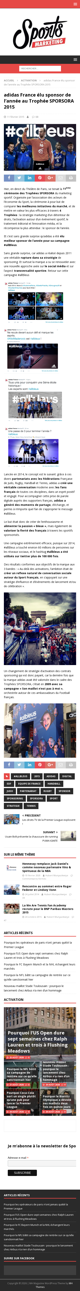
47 (5, 920)
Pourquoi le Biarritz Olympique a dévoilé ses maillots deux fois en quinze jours (57, 1101)
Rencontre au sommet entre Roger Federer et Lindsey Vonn (46, 888)
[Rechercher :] (40, 68)
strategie (13, 806)
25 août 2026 (17, 1057)
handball (54, 783)
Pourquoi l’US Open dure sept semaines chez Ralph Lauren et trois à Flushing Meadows (38, 1041)
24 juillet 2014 (32, 894)
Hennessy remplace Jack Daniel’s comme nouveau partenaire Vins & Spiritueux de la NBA (46, 867)
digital (67, 776)
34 (23, 897)
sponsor (64, 791)
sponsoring (15, 798)
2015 (37, 776)
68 (37, 117)
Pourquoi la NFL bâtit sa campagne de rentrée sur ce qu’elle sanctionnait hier (22, 1074)
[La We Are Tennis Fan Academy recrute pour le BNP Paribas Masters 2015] (11, 909)
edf (9, 783)
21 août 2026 (17, 1084)
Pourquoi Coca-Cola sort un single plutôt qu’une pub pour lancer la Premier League (21, 1100)
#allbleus (20, 776)
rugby (47, 791)
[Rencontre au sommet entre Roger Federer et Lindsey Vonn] (11, 890)
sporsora (36, 798)
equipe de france (29, 783)
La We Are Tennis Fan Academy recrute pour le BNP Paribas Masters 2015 (47, 908)
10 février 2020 (32, 875)
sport (54, 798)
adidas (51, 776)
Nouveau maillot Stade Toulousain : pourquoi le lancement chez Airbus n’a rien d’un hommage (56, 1071)
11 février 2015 (15, 117)
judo (10, 791)
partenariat (28, 791)
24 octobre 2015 (33, 916)
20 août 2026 (53, 1084)
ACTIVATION (13, 999)
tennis (31, 806)
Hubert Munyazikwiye (56, 875)
